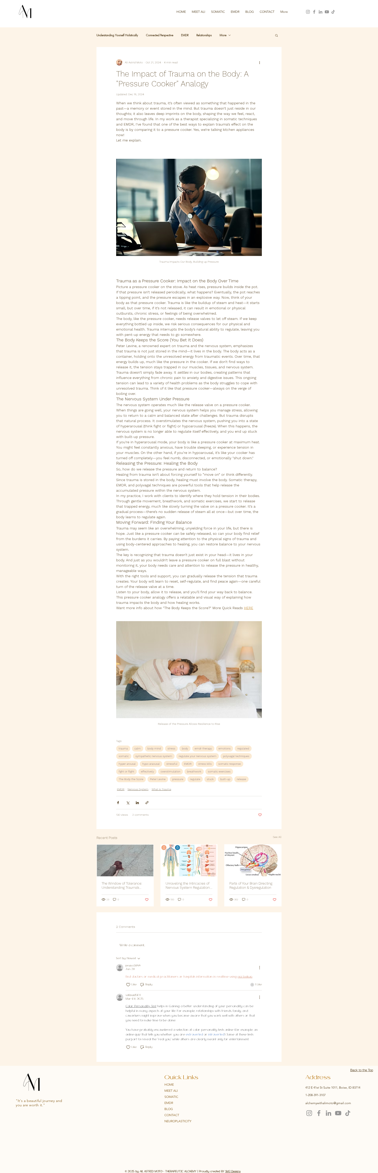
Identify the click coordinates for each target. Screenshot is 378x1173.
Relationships (204, 35)
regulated (243, 748)
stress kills (205, 763)
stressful (171, 763)
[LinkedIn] (320, 11)
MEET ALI (171, 1091)
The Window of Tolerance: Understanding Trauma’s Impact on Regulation (122, 885)
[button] (276, 35)
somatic (124, 756)
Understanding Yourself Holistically (117, 35)
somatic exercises (219, 771)
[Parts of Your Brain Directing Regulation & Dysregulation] (253, 860)
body (185, 748)
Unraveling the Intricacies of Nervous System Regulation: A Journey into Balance (188, 885)
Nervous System (138, 789)
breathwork (194, 771)
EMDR (185, 35)
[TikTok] (333, 11)
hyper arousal (127, 763)
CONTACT (171, 1115)
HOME (169, 1084)
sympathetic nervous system (153, 756)
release (241, 779)
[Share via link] (147, 802)
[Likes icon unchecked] (128, 984)
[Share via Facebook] (118, 802)
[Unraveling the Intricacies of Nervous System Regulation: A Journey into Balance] (189, 860)
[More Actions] (259, 967)
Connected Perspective (159, 35)
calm (137, 748)
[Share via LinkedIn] (137, 802)
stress (171, 748)
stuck (210, 779)
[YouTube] (326, 11)
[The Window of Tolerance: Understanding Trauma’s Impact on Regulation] (125, 860)
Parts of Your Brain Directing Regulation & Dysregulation (250, 885)
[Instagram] (307, 11)
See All (277, 837)
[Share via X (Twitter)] (128, 802)
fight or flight (126, 771)
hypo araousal (151, 763)
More (223, 35)
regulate (195, 779)
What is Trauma (161, 789)
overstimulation (170, 771)
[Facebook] (314, 11)
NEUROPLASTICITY (177, 1121)
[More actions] (259, 62)
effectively (147, 771)
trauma (123, 748)
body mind (154, 748)
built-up (225, 779)
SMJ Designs (233, 1171)
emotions (225, 748)
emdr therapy (203, 748)
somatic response (229, 763)
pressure (177, 779)
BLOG (168, 1109)
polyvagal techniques (236, 756)
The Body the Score (131, 779)
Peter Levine (158, 779)
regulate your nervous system (197, 756)
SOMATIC (171, 1097)
